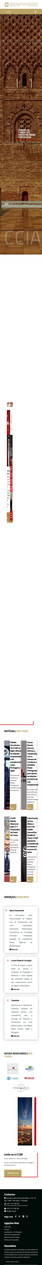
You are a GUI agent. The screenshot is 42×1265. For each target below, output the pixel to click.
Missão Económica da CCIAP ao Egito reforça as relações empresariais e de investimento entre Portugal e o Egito (16, 756)
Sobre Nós (7, 1226)
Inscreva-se (13, 1173)
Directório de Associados (12, 1234)
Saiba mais (13, 807)
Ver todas (22, 731)
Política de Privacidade (11, 1239)
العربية (8, 11)
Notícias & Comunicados (11, 1237)
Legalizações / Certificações (13, 1232)
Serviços (7, 1229)
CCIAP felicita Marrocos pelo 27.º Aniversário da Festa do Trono (15, 827)
